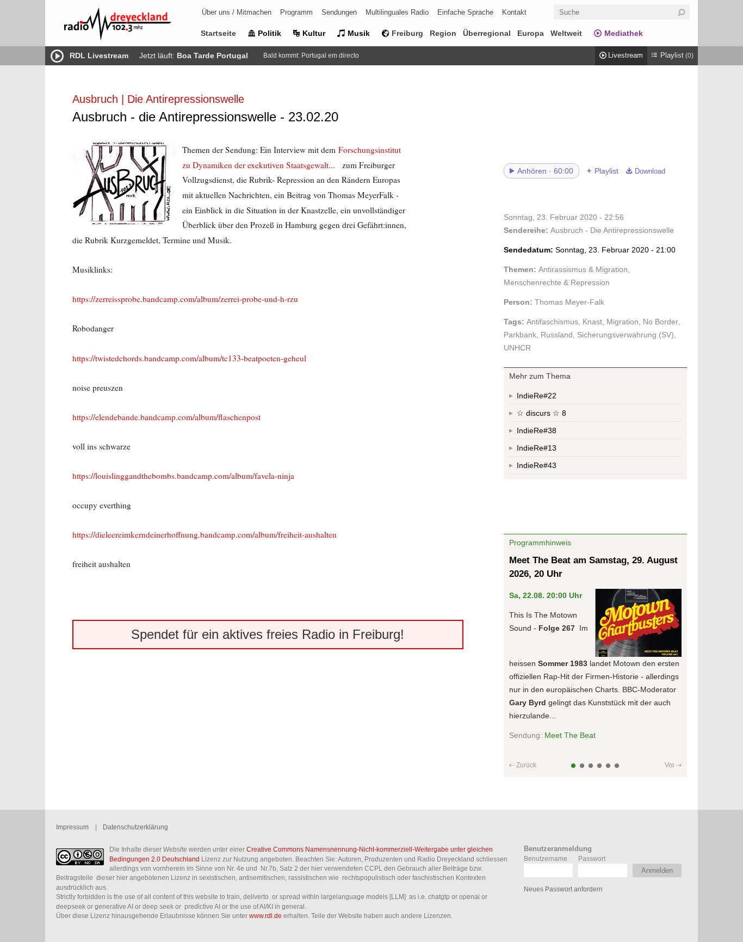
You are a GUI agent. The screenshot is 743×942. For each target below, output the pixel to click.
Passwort (591, 858)
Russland (557, 334)
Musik (359, 33)
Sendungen (339, 12)
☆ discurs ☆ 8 (541, 413)
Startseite (218, 33)
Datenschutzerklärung (135, 826)
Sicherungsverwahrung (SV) (625, 334)
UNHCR (517, 347)
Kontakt (514, 12)
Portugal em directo (330, 55)
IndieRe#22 (536, 395)
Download (650, 171)
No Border (660, 321)
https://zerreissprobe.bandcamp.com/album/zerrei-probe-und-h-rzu (185, 298)
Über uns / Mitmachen (236, 12)
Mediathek (623, 33)
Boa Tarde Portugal (212, 55)
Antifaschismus (552, 321)
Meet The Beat (570, 735)
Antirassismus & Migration (583, 269)
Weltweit (566, 33)
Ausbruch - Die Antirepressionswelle (612, 230)
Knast (592, 321)
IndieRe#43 (536, 465)
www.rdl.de (265, 915)
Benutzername (545, 858)
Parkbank (520, 334)
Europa (530, 33)
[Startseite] (132, 26)
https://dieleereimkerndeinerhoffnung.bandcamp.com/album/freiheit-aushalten (204, 534)
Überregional (487, 33)
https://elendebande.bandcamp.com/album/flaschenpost (166, 416)
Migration (622, 321)
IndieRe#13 (536, 448)
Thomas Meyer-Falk (569, 302)
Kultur (313, 33)
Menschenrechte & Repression (557, 282)
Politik (269, 33)
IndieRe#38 (536, 430)
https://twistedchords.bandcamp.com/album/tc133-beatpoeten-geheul (189, 358)
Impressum (72, 826)
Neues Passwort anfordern (563, 888)
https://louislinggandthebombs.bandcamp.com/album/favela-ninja (183, 475)
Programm (296, 12)
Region (443, 33)
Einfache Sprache (465, 12)
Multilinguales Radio (397, 12)
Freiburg (407, 33)
